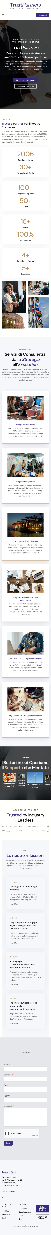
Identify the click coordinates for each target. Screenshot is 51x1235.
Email (6, 1085)
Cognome (7, 1075)
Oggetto (7, 1096)
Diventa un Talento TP (25, 86)
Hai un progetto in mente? (26, 80)
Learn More (13, 904)
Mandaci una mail (8, 1191)
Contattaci (43, 15)
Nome (6, 1064)
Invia (8, 1143)
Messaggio (8, 1106)
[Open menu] (3, 15)
